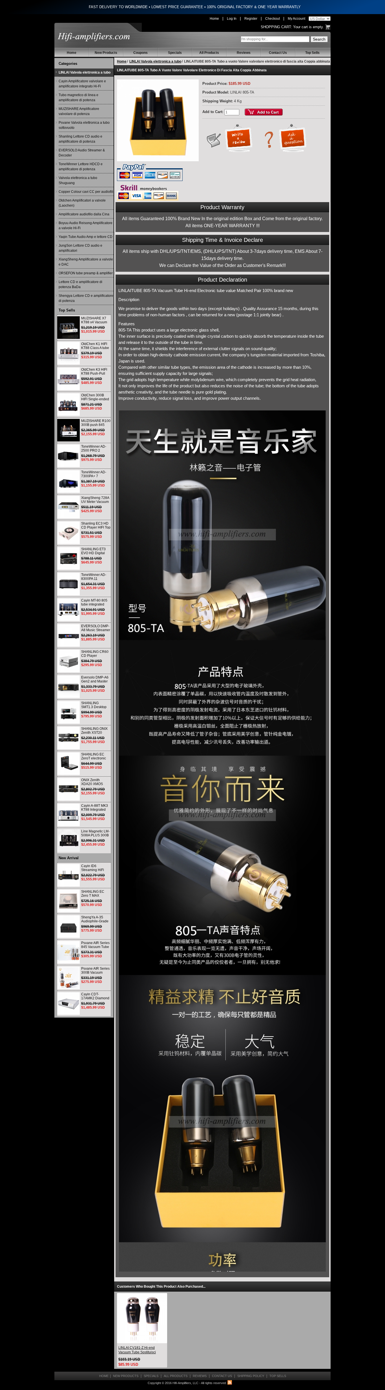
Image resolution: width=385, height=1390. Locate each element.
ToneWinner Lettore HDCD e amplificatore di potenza (81, 166)
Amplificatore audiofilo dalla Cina (84, 214)
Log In (231, 19)
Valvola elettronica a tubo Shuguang (78, 180)
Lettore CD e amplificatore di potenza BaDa (80, 284)
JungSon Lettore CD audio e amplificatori (80, 248)
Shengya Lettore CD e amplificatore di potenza (86, 298)
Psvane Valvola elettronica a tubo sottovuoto (84, 125)
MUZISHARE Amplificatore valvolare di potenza (79, 111)
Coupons (140, 53)
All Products (209, 53)
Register (250, 19)
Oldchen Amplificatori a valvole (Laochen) (82, 202)
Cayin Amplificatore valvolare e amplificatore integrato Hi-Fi (82, 83)
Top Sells (312, 53)
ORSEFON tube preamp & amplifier (86, 273)
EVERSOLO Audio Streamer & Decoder (82, 152)
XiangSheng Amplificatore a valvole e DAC (86, 261)
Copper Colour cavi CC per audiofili (86, 192)
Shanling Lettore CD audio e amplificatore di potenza (80, 138)
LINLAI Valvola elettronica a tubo (84, 72)
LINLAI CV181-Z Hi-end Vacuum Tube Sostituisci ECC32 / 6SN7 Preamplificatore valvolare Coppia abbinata (138, 1350)
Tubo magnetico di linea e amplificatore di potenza (78, 97)
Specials (175, 53)
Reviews (244, 53)
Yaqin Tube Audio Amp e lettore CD (85, 237)
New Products (106, 53)
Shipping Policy (250, 1376)
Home (214, 19)
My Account (296, 19)
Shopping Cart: (276, 27)
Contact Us (278, 53)
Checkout (272, 19)
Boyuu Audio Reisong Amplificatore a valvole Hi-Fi (85, 225)
